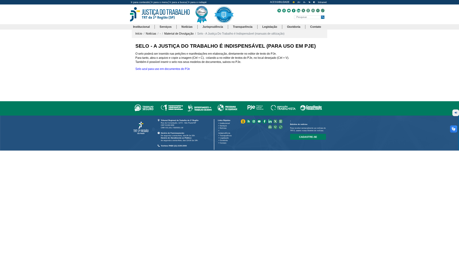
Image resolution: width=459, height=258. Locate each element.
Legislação (224, 138)
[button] (141, 27)
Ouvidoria (224, 140)
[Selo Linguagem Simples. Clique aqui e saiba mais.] (223, 17)
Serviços (223, 126)
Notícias (223, 128)
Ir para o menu (159, 2)
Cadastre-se (308, 136)
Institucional (225, 123)
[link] (144, 107)
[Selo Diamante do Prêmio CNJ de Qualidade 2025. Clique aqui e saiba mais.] (204, 22)
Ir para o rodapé (197, 2)
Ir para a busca (178, 2)
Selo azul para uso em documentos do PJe (162, 68)
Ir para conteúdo (140, 2)
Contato (223, 143)
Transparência (226, 136)
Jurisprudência (224, 133)
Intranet (322, 2)
